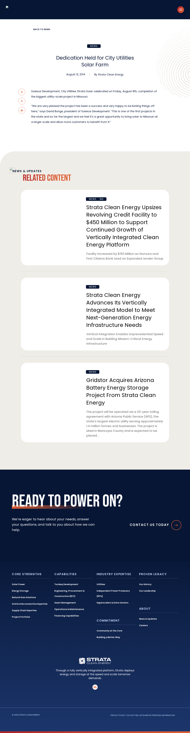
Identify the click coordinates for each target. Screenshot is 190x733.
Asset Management (65, 602)
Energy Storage (20, 590)
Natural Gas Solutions (24, 597)
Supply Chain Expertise (24, 610)
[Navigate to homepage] (22, 9)
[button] (180, 9)
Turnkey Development (66, 584)
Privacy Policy (118, 715)
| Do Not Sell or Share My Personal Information (150, 715)
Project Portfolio (21, 616)
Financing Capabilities (66, 615)
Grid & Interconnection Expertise (30, 603)
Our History (145, 584)
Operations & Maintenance (69, 609)
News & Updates (148, 618)
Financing (96, 199)
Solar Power (18, 584)
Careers (143, 625)
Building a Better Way (108, 637)
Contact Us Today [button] (149, 525)
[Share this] (21, 92)
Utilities (101, 584)
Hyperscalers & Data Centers (112, 602)
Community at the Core (109, 630)
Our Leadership (147, 590)
